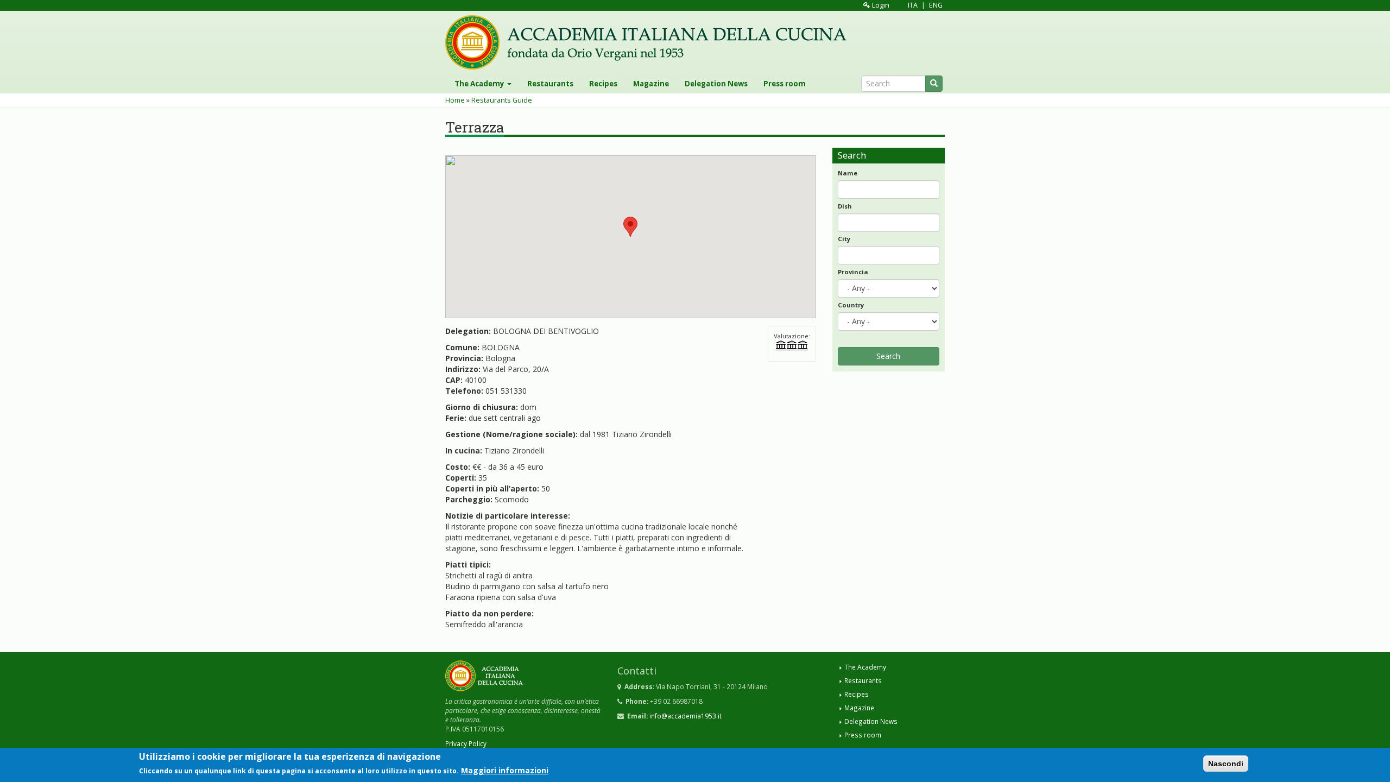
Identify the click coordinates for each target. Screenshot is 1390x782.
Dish (845, 206)
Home (455, 100)
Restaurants (550, 84)
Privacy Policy (465, 743)
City (844, 239)
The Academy (480, 84)
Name (847, 173)
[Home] (650, 42)
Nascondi (1225, 763)
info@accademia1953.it (685, 715)
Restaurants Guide (501, 100)
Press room (784, 84)
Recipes (603, 84)
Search (888, 356)
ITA (913, 5)
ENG (936, 5)
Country (851, 305)
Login (879, 5)
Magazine (651, 84)
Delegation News (716, 84)
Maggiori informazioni (504, 770)
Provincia (853, 272)
